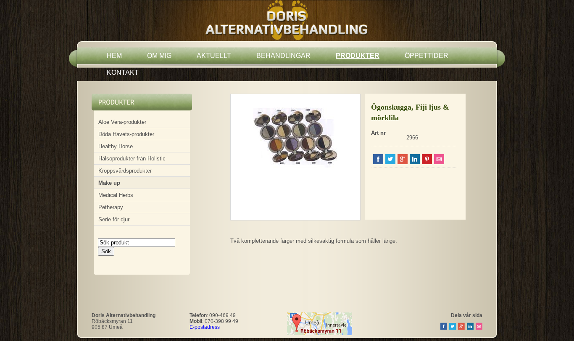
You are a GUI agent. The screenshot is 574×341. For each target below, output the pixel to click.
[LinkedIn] (415, 162)
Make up (109, 183)
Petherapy (110, 207)
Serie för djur (113, 219)
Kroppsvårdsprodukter (125, 171)
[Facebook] (378, 162)
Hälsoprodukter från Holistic (132, 158)
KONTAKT (123, 72)
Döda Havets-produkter (126, 134)
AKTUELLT (214, 55)
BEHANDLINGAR (283, 55)
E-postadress (205, 327)
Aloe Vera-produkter (122, 122)
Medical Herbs (115, 195)
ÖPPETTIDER (426, 55)
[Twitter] (390, 162)
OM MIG (159, 55)
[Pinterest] (427, 162)
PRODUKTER (357, 55)
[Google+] (403, 162)
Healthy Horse (115, 146)
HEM (114, 55)
